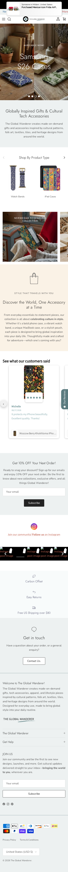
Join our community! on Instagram (34, 534)
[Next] (62, 554)
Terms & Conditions (29, 839)
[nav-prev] (3, 403)
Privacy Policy (9, 839)
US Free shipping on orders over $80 (34, 4)
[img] (34, 397)
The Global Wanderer (21, 860)
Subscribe (34, 503)
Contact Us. (34, 661)
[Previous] (5, 554)
